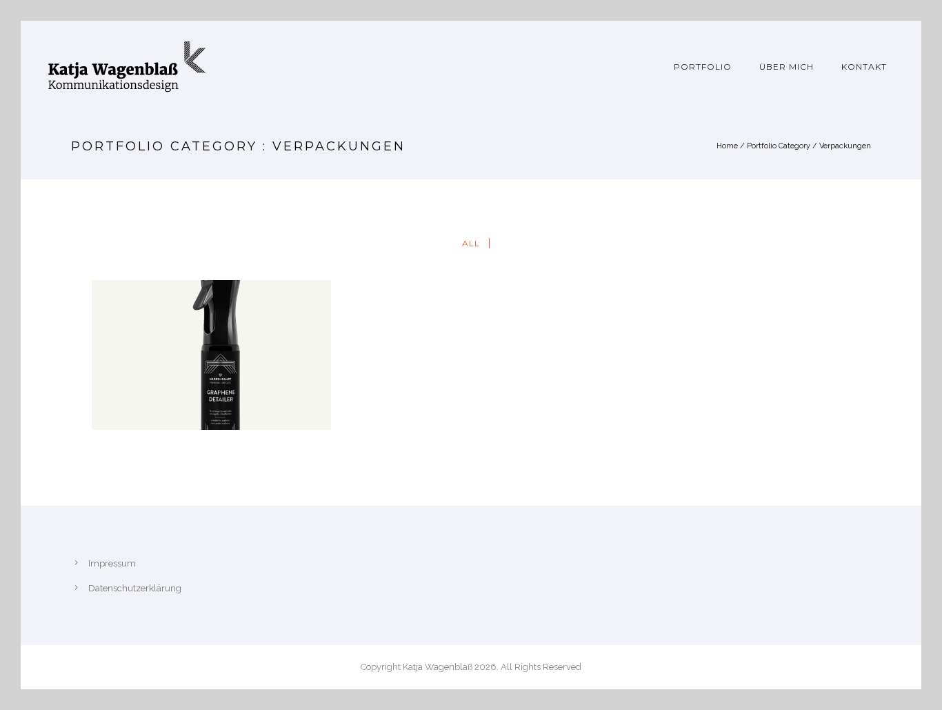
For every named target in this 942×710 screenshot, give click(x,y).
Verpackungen (845, 145)
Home (727, 145)
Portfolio (703, 66)
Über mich (786, 66)
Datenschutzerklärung (134, 588)
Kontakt (864, 66)
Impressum (112, 563)
